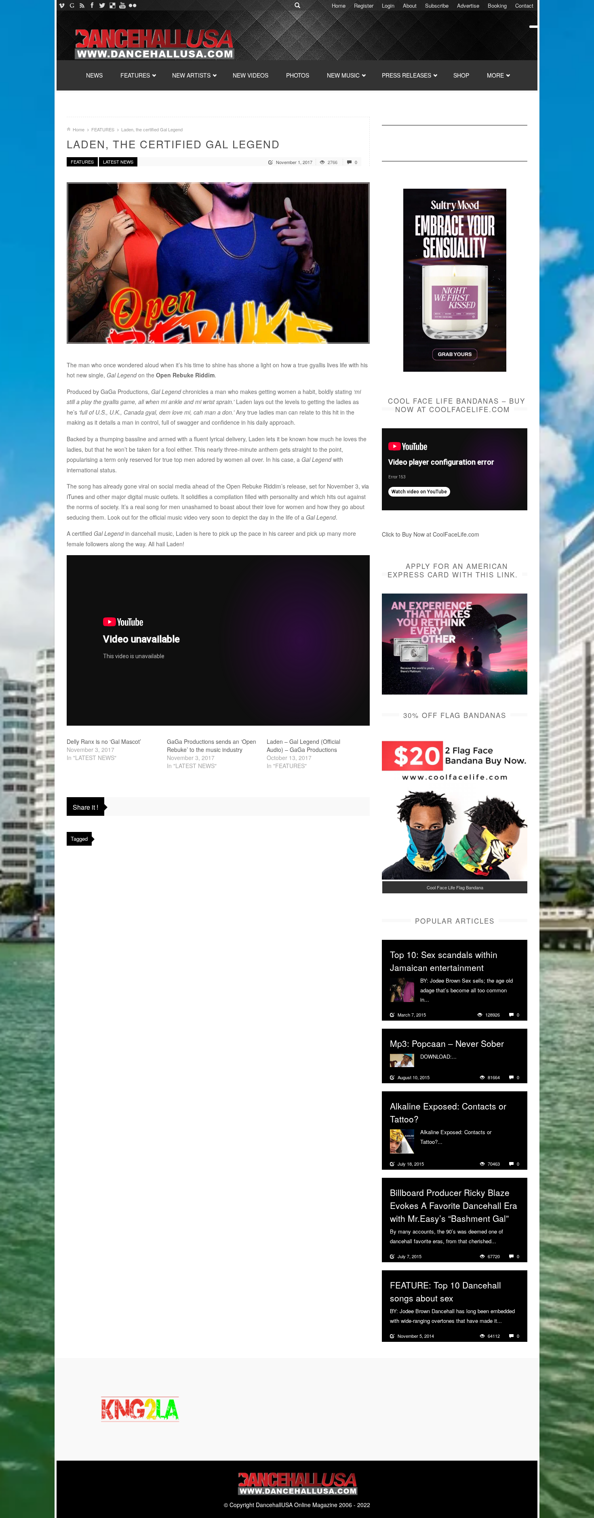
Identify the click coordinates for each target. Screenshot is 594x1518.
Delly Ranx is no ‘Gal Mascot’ (104, 741)
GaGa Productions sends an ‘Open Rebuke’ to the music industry (211, 745)
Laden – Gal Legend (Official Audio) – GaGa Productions (303, 745)
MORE (495, 75)
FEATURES (135, 75)
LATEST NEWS (118, 161)
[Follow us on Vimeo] (62, 5)
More (436, 999)
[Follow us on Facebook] (92, 5)
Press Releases (406, 75)
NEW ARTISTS (191, 75)
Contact (524, 5)
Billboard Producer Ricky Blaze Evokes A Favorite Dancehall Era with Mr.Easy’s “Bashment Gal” (453, 1205)
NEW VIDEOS (250, 75)
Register (363, 5)
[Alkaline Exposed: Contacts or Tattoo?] (402, 1141)
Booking (497, 5)
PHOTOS (297, 75)
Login (388, 5)
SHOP (461, 75)
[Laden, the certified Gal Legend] (218, 263)
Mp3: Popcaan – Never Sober (447, 1043)
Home (338, 5)
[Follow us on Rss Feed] (82, 5)
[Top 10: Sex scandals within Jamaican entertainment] (402, 989)
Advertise (468, 5)
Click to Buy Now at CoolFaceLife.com (430, 534)
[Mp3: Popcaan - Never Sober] (402, 1059)
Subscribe (437, 5)
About (410, 5)
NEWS (94, 75)
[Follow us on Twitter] (102, 5)
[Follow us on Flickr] (132, 5)
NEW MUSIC (343, 75)
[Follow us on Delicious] (112, 5)
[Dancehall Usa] (153, 42)
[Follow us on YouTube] (122, 5)
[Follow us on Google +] (72, 5)
